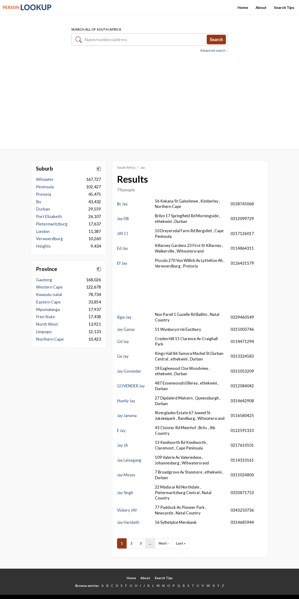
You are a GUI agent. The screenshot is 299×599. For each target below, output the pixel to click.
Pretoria (43, 194)
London (43, 231)
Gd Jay (123, 341)
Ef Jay (122, 263)
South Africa (126, 167)
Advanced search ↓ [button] (214, 50)
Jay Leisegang (129, 460)
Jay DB (123, 218)
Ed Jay (122, 248)
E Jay (121, 430)
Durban (43, 209)
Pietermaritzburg (52, 223)
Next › (164, 543)
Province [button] (46, 269)
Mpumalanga (48, 309)
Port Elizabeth (49, 216)
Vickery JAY (127, 510)
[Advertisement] (149, 98)
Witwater (44, 179)
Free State (45, 316)
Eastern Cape (48, 302)
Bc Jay (122, 203)
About (261, 7)
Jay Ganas (126, 329)
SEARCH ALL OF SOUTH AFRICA (96, 29)
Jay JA (122, 445)
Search (216, 39)
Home (243, 7)
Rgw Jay (124, 317)
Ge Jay (123, 356)
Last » (180, 543)
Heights (43, 246)
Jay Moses (126, 474)
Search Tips (284, 7)
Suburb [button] (44, 169)
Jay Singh (125, 492)
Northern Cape (50, 339)
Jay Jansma (127, 415)
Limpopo (44, 331)
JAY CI (122, 233)
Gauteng (44, 279)
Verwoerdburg (49, 238)
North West (47, 324)
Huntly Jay (126, 400)
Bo (38, 201)
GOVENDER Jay (131, 385)
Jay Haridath (128, 522)
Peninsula (45, 186)
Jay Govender (129, 371)
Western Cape (49, 287)
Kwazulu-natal (49, 294)
